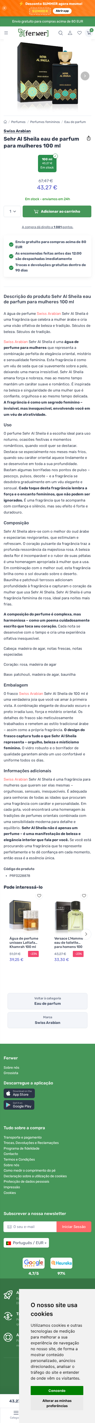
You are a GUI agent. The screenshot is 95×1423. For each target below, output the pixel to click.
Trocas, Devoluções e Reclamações (31, 1143)
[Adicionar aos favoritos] (39, 895)
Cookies (10, 1193)
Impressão (12, 1187)
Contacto (11, 1154)
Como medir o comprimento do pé (30, 1170)
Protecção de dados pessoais (26, 1181)
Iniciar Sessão (74, 1227)
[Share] (88, 138)
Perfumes (18, 122)
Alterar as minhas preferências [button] (57, 1403)
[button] (19, 1093)
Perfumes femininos (45, 122)
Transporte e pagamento (23, 1137)
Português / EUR (28, 1242)
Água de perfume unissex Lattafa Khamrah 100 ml (24, 942)
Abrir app (62, 10)
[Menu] (6, 33)
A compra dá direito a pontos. (47, 227)
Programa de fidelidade (21, 1148)
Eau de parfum (75, 122)
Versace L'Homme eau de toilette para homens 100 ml (68, 944)
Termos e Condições (19, 1159)
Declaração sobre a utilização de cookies (35, 1176)
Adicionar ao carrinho (60, 211)
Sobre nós (11, 1068)
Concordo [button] (57, 1390)
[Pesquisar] (61, 33)
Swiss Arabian (49, 313)
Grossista (11, 1073)
